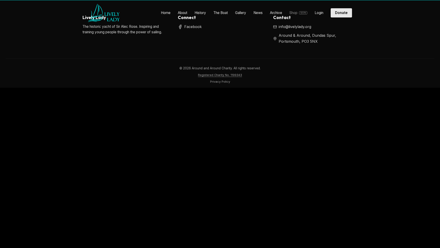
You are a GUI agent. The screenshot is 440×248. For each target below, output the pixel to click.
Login (319, 13)
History (200, 13)
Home (165, 13)
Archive (276, 13)
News (258, 13)
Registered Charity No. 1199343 (220, 75)
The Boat (220, 13)
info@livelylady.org (295, 26)
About (182, 13)
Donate (341, 13)
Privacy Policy (220, 81)
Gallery (240, 13)
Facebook (193, 26)
